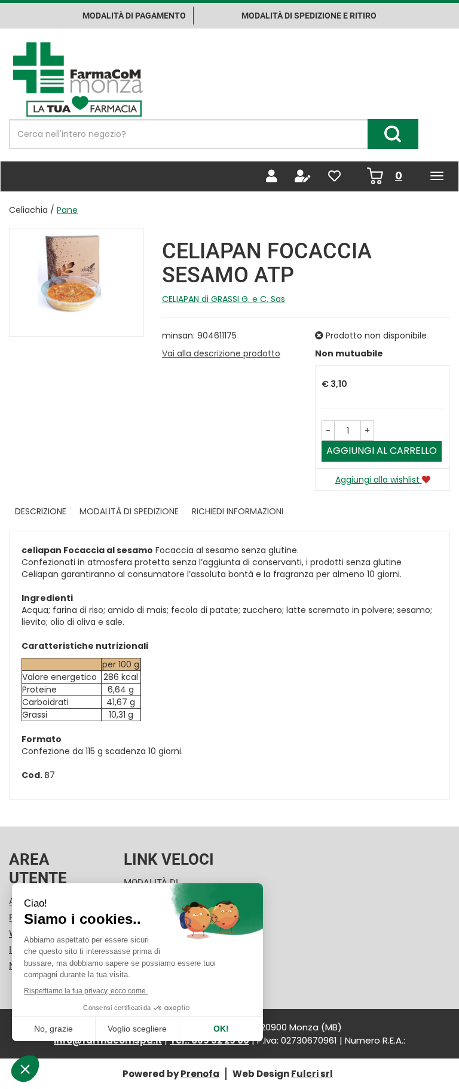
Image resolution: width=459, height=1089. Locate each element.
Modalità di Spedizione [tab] (129, 511)
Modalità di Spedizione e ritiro (309, 15)
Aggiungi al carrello (381, 450)
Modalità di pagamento (134, 15)
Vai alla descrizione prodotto (221, 353)
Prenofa (199, 1073)
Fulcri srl (312, 1073)
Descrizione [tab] (40, 511)
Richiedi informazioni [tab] (237, 511)
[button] (328, 430)
